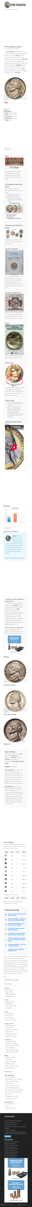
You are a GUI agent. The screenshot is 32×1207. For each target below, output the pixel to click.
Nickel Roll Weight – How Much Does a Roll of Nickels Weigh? (16, 919)
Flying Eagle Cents (9, 996)
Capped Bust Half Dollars (11, 1052)
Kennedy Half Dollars (10, 1041)
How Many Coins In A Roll (11, 1096)
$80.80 (24, 879)
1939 (12, 879)
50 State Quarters (9, 1027)
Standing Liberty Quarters (11, 1029)
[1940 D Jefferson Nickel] (6, 871)
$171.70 (24, 856)
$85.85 (24, 875)
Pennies (6, 988)
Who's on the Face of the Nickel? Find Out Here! (17, 914)
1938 (12, 891)
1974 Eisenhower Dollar (11, 1155)
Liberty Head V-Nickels (11, 1006)
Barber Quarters (9, 1031)
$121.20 (24, 860)
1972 (9, 109)
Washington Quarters (10, 1025)
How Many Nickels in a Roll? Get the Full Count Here (17, 945)
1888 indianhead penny (11, 1122)
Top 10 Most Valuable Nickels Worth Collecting (16, 929)
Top (5, 976)
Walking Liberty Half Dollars (12, 1045)
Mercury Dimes (9, 1015)
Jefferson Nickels (9, 1001)
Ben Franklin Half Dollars (11, 1043)
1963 (12, 864)
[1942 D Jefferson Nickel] (6, 867)
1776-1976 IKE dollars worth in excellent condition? (14, 1127)
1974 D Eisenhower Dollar (11, 1152)
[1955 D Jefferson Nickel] (6, 859)
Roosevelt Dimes (9, 1013)
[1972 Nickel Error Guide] (14, 234)
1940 (12, 856)
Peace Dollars (8, 1059)
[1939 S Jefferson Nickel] (6, 879)
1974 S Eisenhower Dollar (11, 1145)
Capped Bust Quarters (10, 1036)
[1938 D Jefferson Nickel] (6, 891)
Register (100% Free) (10, 1108)
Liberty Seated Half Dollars (12, 1050)
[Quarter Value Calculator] (16, 1191)
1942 (12, 868)
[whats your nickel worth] (14, 644)
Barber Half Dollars (10, 1047)
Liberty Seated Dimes (10, 1020)
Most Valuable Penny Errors (12, 1087)
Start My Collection (10, 1104)
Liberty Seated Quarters (11, 1034)
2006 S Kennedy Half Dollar (12, 1142)
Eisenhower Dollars (10, 1064)
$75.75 (24, 891)
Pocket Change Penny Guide (12, 1085)
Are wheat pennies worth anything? (14, 1090)
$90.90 (24, 871)
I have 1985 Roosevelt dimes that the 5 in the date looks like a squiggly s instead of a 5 (15, 1132)
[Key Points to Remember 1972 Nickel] (14, 211)
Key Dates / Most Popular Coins (13, 1092)
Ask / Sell (7, 1136)
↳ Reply (7, 553)
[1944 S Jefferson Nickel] (6, 875)
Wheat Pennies (9, 992)
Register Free (8, 894)
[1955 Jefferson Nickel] (6, 883)
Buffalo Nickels (9, 1003)
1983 (12, 887)
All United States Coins (11, 980)
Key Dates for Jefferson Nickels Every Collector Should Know (16, 934)
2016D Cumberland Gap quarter (13, 1120)
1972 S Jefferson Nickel (10, 714)
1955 (12, 860)
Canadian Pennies (9, 1083)
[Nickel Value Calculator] (16, 1169)
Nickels (6, 1000)
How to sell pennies (10, 1130)
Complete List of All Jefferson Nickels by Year (16, 950)
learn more (10, 405)
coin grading (20, 612)
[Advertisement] (16, 27)
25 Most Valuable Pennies (11, 1081)
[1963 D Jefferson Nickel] (6, 863)
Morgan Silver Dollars (10, 1057)
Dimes (6, 1011)
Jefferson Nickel (13, 113)
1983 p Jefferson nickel (11, 1124)
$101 (24, 868)
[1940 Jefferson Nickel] (6, 855)
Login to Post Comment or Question (14, 558)
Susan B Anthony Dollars (11, 1066)
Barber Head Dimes (10, 1017)
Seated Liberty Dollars (10, 1061)
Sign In (7, 1106)
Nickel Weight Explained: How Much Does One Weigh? (16, 924)
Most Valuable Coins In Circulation (13, 1079)
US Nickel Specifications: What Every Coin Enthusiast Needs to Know (16, 939)
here (14, 901)
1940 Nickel (7, 744)
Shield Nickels (8, 1008)
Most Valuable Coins (10, 1077)
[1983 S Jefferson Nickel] (6, 887)
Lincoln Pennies (9, 990)
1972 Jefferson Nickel (9, 685)
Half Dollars (7, 1039)
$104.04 (24, 864)
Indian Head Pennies (10, 994)
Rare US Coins (8, 1094)
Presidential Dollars (10, 1068)
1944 (12, 875)
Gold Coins (9, 1072)
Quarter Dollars (9, 1023)
